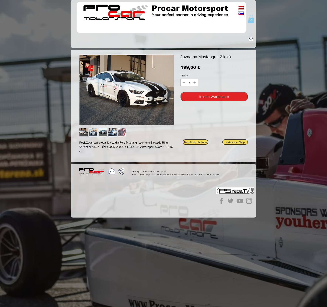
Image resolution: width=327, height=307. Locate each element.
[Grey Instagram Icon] (249, 201)
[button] (251, 19)
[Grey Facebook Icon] (221, 201)
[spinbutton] (189, 82)
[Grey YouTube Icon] (240, 201)
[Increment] (195, 82)
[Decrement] (183, 82)
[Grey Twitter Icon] (230, 201)
